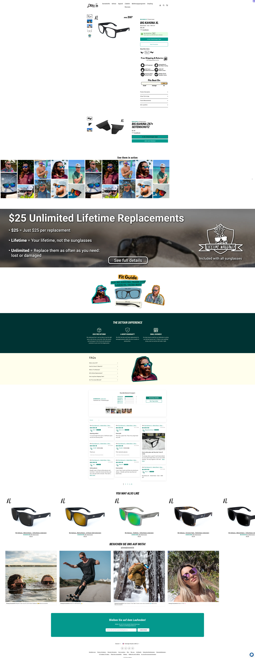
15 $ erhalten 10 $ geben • (104, 654)
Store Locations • (122, 652)
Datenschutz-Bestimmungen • (149, 652)
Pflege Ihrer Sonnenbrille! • (116, 654)
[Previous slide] (3, 179)
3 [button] (127, 484)
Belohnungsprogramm (138, 4)
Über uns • (133, 652)
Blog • (128, 652)
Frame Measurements (145, 100)
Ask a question (143, 105)
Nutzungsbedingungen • (161, 652)
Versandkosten (145, 29)
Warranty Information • (112, 652)
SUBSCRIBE (143, 630)
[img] (93, 427)
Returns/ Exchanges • (101, 652)
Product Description (145, 92)
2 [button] (125, 484)
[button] (143, 19)
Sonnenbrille (106, 4)
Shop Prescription (154, 44)
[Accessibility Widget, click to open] (254, 1)
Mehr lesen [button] (92, 475)
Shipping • (125, 654)
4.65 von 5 (103, 398)
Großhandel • (139, 652)
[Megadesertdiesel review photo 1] (153, 441)
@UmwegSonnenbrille (127, 547)
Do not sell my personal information (148, 654)
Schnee (114, 4)
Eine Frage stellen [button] (154, 401)
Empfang (150, 4)
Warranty (127, 7)
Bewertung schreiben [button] (154, 397)
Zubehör (127, 4)
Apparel (120, 4)
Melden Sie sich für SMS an (134, 654)
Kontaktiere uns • (92, 652)
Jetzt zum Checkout (149, 141)
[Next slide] (252, 179)
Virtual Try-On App (144, 96)
